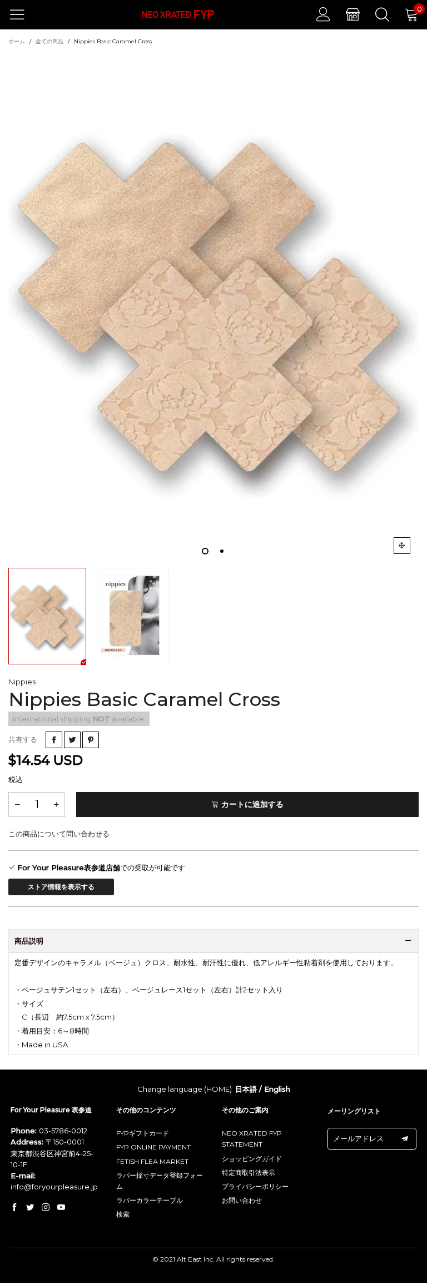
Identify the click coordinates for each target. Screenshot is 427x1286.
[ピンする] (90, 740)
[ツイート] (72, 740)
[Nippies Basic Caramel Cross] (213, 306)
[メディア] (402, 545)
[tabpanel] (213, 306)
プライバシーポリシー (255, 1186)
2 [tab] (221, 551)
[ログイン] (323, 14)
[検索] (382, 14)
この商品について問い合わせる (59, 833)
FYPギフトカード (142, 1133)
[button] (17, 804)
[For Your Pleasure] (178, 14)
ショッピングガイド (252, 1158)
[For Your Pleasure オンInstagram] (45, 1208)
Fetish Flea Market (152, 1161)
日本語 (246, 1089)
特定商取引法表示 (248, 1172)
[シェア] (54, 740)
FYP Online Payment (153, 1147)
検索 (123, 1214)
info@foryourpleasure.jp (54, 1186)
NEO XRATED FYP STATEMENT (252, 1138)
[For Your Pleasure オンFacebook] (14, 1208)
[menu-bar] (24, 14)
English (277, 1089)
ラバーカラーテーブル (149, 1200)
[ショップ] (353, 14)
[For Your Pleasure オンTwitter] (30, 1208)
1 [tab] (205, 551)
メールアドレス (358, 1138)
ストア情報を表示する (61, 886)
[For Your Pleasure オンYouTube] (61, 1208)
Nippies (22, 681)
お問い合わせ (242, 1200)
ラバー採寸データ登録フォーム (159, 1181)
